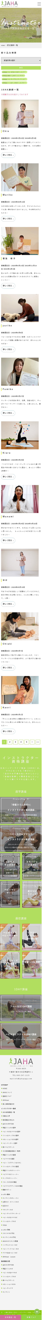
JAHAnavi (6, 1100)
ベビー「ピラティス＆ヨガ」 (12, 1163)
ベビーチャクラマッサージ (11, 1213)
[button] (37, 1311)
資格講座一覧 (10, 1317)
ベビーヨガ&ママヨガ (10, 1273)
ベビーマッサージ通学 (10, 1143)
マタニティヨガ (8, 1210)
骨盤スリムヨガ (8, 1269)
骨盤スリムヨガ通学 (9, 1128)
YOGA (5, 1225)
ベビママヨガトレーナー (11, 1174)
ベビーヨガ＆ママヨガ (10, 1217)
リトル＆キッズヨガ (9, 1221)
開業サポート (7, 1190)
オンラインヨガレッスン (11, 1198)
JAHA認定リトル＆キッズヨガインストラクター (14, 83)
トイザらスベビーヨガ (10, 1245)
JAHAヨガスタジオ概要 (10, 1241)
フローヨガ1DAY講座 (10, 1182)
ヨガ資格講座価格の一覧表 (11, 1151)
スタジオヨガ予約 (8, 1233)
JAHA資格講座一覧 (9, 1112)
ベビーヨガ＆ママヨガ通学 (11, 1131)
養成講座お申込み (8, 1120)
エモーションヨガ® (9, 1284)
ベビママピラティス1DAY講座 (13, 1186)
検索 (21, 68)
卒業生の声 (6, 1116)
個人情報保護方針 (8, 1104)
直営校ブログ (7, 1096)
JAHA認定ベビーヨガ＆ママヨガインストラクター (15, 72)
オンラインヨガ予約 (9, 1237)
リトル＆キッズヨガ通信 (11, 1166)
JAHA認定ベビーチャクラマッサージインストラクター (16, 79)
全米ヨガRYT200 (8, 1124)
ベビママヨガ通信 (8, 1159)
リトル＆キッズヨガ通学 (11, 1135)
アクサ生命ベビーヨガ (10, 1253)
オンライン (6, 1292)
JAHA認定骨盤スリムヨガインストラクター (13, 75)
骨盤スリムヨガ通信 (9, 1155)
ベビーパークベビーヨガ (11, 1249)
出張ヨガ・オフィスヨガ (11, 1202)
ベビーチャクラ (8, 1288)
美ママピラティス (8, 1147)
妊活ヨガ (6, 1206)
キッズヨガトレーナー (10, 1178)
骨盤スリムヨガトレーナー (11, 1170)
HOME (3, 45)
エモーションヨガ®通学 (10, 1139)
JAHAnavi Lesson (9, 1257)
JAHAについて (7, 1092)
